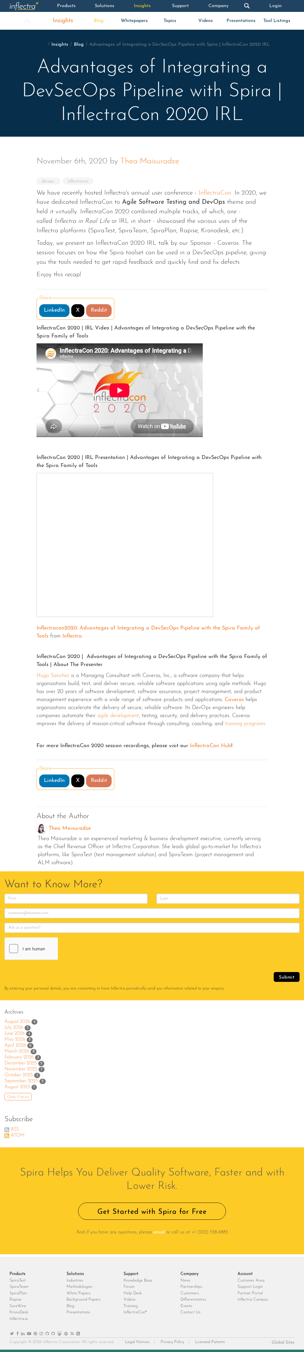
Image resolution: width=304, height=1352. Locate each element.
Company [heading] (189, 1274)
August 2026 (17, 1021)
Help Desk (133, 1293)
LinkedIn (54, 310)
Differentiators (193, 1299)
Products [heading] (18, 1274)
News (185, 1280)
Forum (129, 1287)
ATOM (18, 1135)
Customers (189, 1293)
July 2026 (13, 1027)
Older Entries (18, 1097)
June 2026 (14, 1033)
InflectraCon (215, 193)
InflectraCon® (135, 1312)
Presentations (241, 20)
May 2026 (14, 1039)
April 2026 (15, 1045)
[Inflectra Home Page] (29, 6)
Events (186, 1306)
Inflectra (72, 636)
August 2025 (17, 1087)
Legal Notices (137, 1342)
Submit (286, 977)
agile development (117, 716)
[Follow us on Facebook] (17, 1334)
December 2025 (20, 1063)
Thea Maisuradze (149, 161)
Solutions (104, 6)
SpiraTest (18, 1280)
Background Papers (83, 1299)
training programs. (244, 724)
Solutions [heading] (75, 1274)
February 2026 (19, 1057)
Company (218, 6)
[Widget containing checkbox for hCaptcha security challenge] (49, 948)
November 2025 (20, 1069)
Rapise (15, 1299)
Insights (142, 6)
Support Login (250, 1287)
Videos (205, 20)
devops (48, 181)
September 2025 (21, 1081)
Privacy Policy (172, 1342)
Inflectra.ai (19, 1319)
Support (180, 6)
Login (275, 6)
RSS (15, 1129)
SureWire (18, 1306)
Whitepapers (134, 20)
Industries (74, 1280)
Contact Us (190, 1312)
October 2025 (18, 1075)
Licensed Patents (210, 1342)
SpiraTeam (19, 1287)
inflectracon (78, 181)
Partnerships (191, 1287)
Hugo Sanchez (53, 676)
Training (131, 1306)
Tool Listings (276, 20)
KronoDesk (19, 1312)
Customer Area (251, 1280)
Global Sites (283, 1342)
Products (66, 6)
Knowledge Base (138, 1280)
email (159, 1232)
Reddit (99, 310)
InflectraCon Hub (209, 746)
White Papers (78, 1293)
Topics (170, 20)
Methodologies (79, 1287)
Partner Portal (250, 1293)
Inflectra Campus (253, 1299)
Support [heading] (131, 1274)
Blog (99, 20)
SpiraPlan (18, 1293)
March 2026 (16, 1051)
